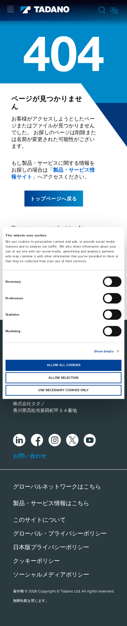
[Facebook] (37, 441)
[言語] (113, 9)
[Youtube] (90, 441)
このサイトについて (39, 519)
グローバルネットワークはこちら (57, 486)
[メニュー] (10, 10)
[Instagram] (55, 441)
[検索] (102, 10)
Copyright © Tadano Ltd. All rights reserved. (76, 591)
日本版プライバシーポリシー (51, 547)
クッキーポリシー (36, 560)
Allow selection (63, 377)
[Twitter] (72, 441)
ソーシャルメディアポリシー (51, 574)
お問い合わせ (30, 456)
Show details (103, 351)
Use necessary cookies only (63, 390)
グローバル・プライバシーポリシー (60, 533)
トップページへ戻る (53, 198)
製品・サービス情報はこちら (51, 503)
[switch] (112, 298)
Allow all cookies (63, 365)
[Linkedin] (19, 441)
